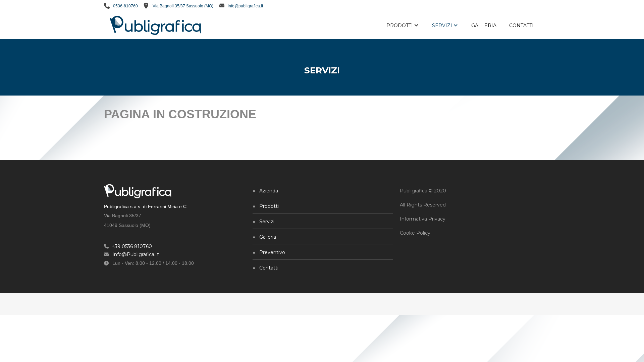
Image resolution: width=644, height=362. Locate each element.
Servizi (266, 222)
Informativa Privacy (422, 219)
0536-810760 (125, 6)
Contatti (268, 268)
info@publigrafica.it (245, 6)
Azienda (268, 191)
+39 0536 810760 (132, 246)
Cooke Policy (415, 233)
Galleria (267, 237)
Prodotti (269, 206)
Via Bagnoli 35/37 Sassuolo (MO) (183, 6)
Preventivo (272, 252)
